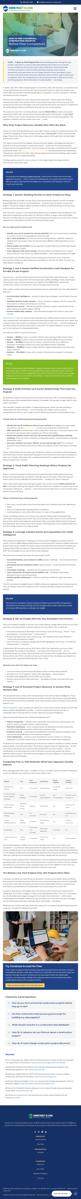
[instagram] (39, 1132)
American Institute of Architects (35, 151)
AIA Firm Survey (30, 428)
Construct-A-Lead (12, 318)
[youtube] (42, 1132)
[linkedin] (46, 1132)
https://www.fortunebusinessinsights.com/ (37, 1084)
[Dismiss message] (70, 1194)
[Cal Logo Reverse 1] (41, 1114)
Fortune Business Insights (13, 708)
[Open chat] (76, 1194)
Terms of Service (43, 1195)
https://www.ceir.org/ (23, 1091)
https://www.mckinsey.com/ (45, 1077)
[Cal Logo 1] (18, 6)
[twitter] (35, 1132)
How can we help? (61, 1193)
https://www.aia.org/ (36, 1070)
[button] (40, 1005)
